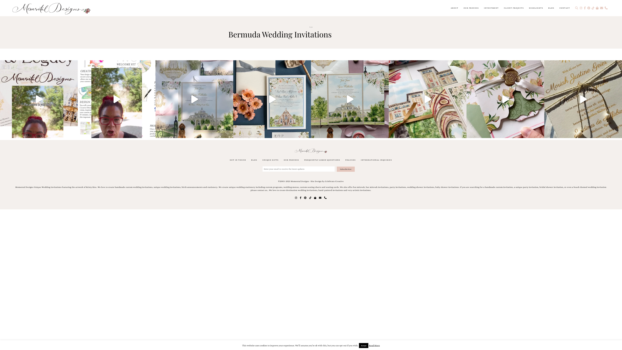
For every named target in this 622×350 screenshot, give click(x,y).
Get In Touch (238, 160)
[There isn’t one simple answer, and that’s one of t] (505, 99)
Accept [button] (363, 345)
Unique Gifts (270, 160)
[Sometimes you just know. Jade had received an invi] (350, 99)
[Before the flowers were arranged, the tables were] (194, 99)
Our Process (471, 8)
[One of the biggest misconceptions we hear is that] (583, 99)
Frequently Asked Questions (322, 160)
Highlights (536, 8)
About (454, 8)
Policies (350, 160)
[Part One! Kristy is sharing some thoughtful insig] (117, 99)
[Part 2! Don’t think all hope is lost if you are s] (39, 99)
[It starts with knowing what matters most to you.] (427, 99)
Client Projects (514, 8)
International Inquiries (376, 160)
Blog (551, 8)
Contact (564, 8)
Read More (374, 345)
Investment (491, 8)
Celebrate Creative (334, 181)
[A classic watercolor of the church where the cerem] (272, 99)
